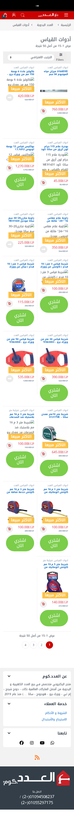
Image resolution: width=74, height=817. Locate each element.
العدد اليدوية (45, 25)
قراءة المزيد (9, 97)
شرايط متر (14, 410)
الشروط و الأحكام (56, 713)
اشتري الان (54, 125)
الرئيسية (66, 25)
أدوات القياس (61, 67)
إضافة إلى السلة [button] (43, 111)
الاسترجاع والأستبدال (54, 719)
